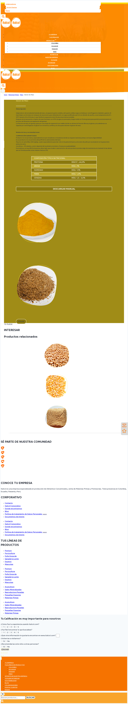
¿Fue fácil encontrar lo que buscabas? (16, 630)
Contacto (9, 503)
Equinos (8, 562)
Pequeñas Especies (13, 595)
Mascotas (9, 564)
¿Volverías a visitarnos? (11, 638)
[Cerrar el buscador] (3, 694)
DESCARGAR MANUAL (64, 189)
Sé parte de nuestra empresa (51, 56)
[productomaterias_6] (37, 256)
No (8, 641)
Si (4, 641)
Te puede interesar (52, 61)
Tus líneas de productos (15, 665)
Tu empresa (53, 34)
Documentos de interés (14, 517)
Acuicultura (9, 587)
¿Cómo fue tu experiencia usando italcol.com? (20, 624)
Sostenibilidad (53, 65)
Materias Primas (13, 95)
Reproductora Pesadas (14, 592)
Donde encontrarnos (13, 509)
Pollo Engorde (11, 556)
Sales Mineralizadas (13, 590)
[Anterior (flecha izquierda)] (1, 655)
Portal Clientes (12, 7)
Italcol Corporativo (13, 506)
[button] (21, 321)
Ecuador (55, 46)
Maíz (21, 95)
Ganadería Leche (12, 559)
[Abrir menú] (3, 90)
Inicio (5, 95)
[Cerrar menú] (1, 658)
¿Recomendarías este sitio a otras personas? (20, 644)
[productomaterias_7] (37, 318)
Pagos (8, 11)
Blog (53, 68)
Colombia (54, 43)
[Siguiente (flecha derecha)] (3, 655)
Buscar (30, 697)
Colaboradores (11, 4)
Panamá (55, 49)
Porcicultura (10, 553)
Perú (54, 51)
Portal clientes (11, 687)
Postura (8, 551)
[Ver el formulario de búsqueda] (3, 85)
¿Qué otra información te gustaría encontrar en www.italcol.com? (28, 635)
